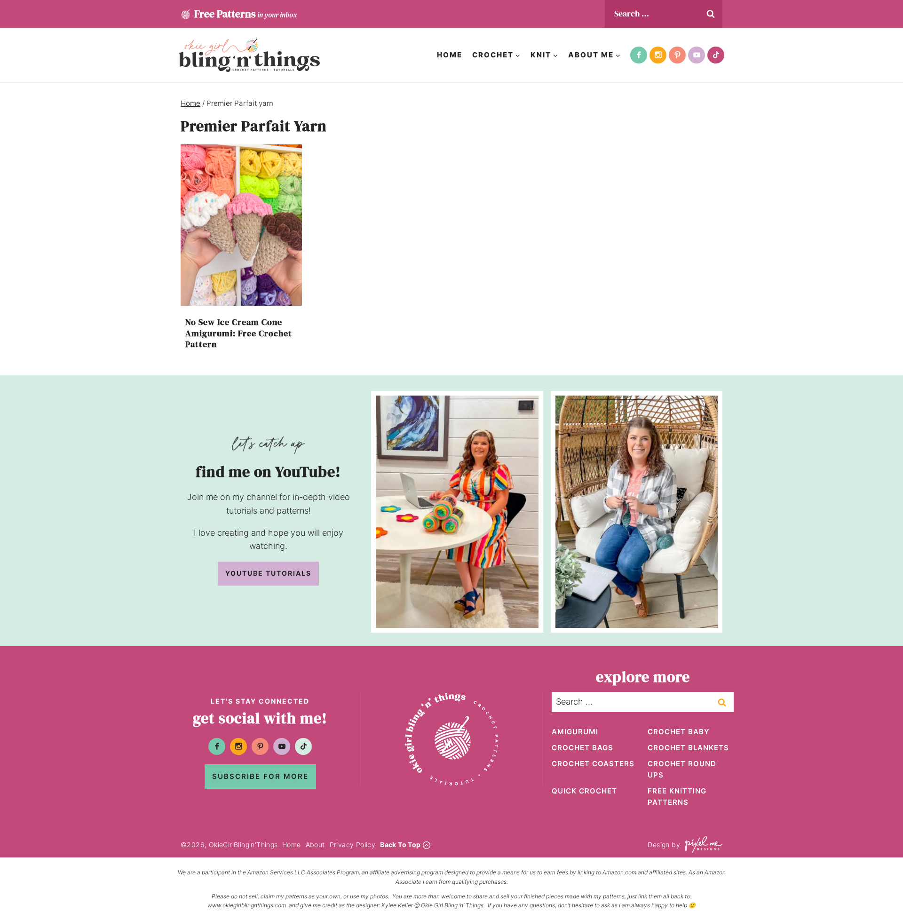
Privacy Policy (353, 845)
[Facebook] (638, 55)
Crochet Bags (582, 747)
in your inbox (245, 14)
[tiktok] (715, 55)
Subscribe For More (260, 776)
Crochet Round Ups (682, 769)
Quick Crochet (584, 790)
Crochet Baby (679, 731)
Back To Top (400, 845)
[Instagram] (658, 55)
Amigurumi (575, 731)
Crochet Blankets (688, 747)
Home (449, 54)
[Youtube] (696, 55)
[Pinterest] (677, 55)
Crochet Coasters (593, 763)
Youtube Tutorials (268, 573)
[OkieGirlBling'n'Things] (249, 55)
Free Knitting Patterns (677, 796)
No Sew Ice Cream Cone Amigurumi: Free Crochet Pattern (238, 333)
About (315, 845)
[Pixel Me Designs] (701, 844)
